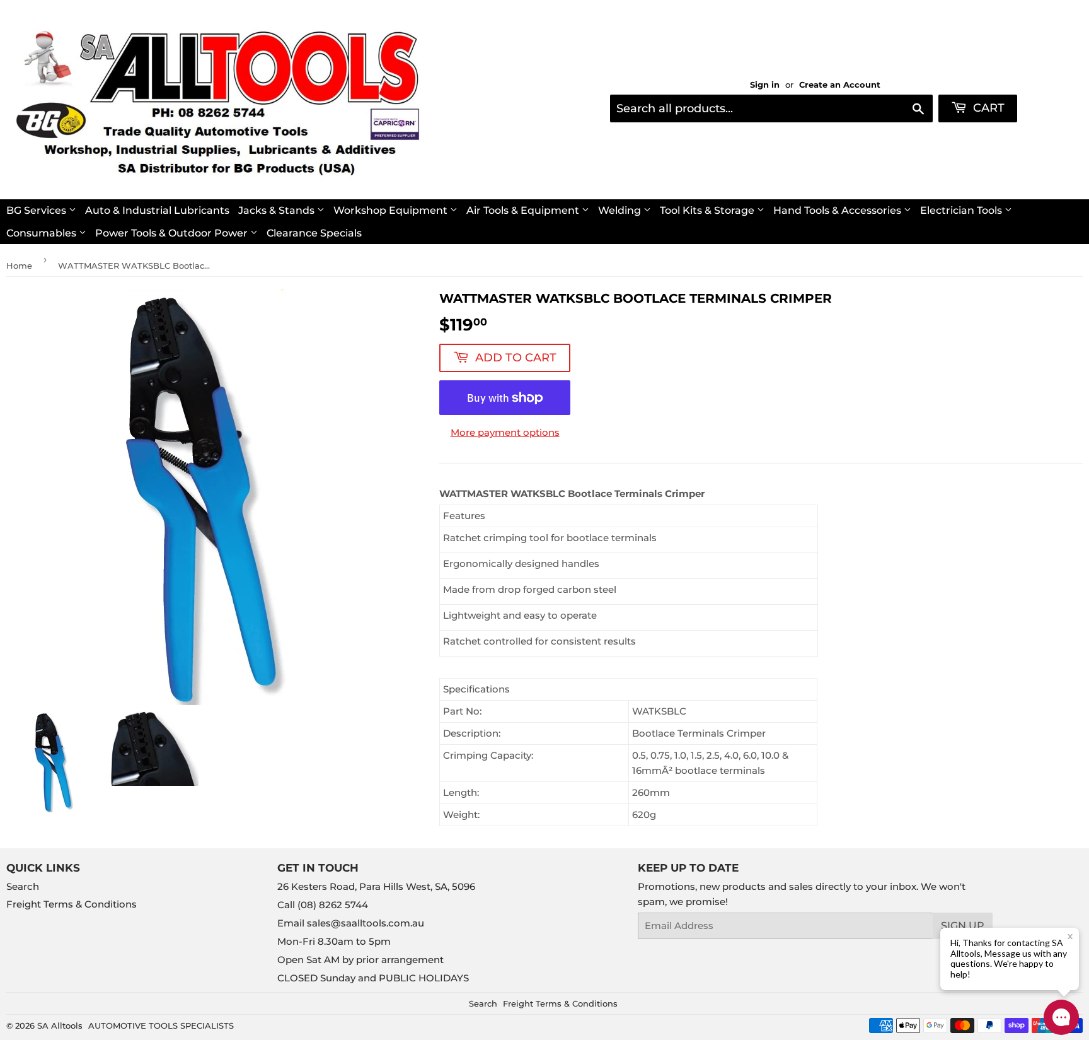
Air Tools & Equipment (524, 210)
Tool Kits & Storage (708, 210)
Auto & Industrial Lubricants (157, 210)
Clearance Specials (314, 233)
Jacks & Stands (277, 210)
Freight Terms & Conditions (71, 904)
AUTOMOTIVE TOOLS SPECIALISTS (161, 1025)
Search (22, 886)
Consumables (42, 233)
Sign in (765, 85)
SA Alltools (60, 1025)
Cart (987, 108)
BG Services (37, 210)
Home (19, 265)
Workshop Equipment (391, 210)
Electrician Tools (962, 210)
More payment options (505, 432)
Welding (620, 210)
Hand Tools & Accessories (838, 210)
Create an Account (839, 85)
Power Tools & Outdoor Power (172, 233)
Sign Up (962, 926)
